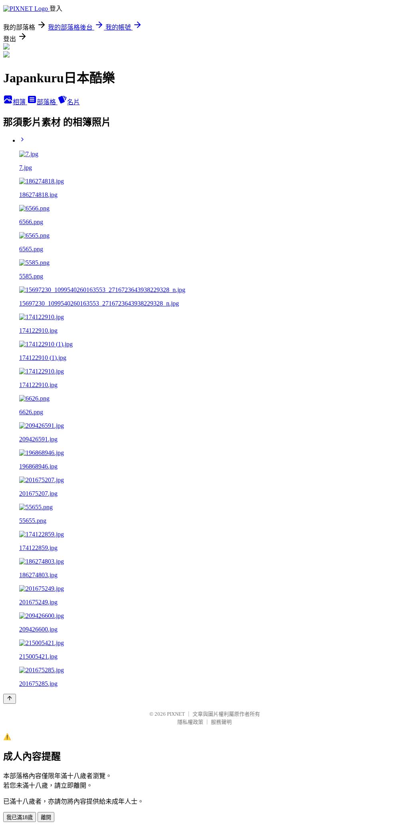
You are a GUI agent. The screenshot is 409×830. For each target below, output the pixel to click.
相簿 (20, 102)
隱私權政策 (190, 722)
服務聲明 (221, 722)
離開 (46, 817)
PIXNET (176, 714)
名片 (73, 102)
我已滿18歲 (19, 817)
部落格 (47, 102)
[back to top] (9, 699)
